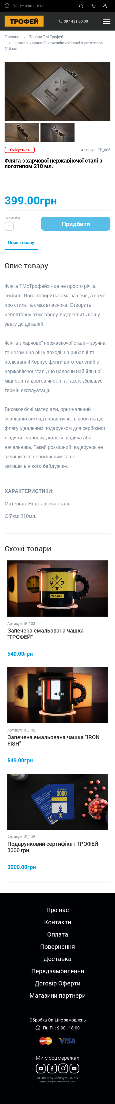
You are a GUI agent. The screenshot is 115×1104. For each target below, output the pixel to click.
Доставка (57, 959)
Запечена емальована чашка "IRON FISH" (53, 740)
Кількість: (13, 218)
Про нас (57, 910)
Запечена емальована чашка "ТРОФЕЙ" (45, 634)
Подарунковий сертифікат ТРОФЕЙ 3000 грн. (52, 847)
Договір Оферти (57, 983)
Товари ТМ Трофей (46, 36)
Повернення (57, 946)
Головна (12, 36)
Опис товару (21, 242)
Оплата (57, 934)
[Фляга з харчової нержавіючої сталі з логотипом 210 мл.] (57, 91)
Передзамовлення (57, 971)
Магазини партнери (57, 995)
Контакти (57, 922)
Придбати (76, 224)
